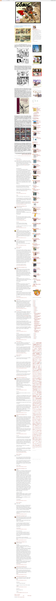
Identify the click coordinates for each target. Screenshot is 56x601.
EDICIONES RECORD (35, 374)
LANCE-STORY (34, 410)
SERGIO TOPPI (39, 435)
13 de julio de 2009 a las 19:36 (21, 466)
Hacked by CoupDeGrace (36, 118)
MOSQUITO (36, 422)
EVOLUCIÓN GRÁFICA (39, 383)
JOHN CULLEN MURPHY (36, 403)
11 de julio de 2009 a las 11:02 (21, 339)
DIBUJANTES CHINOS (35, 372)
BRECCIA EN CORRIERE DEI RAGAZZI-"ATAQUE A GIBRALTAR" (37, 319)
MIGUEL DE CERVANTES (38, 418)
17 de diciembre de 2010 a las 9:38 (22, 592)
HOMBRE (39, 395)
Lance (26, 190)
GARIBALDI (39, 390)
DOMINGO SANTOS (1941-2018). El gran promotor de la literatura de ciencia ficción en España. (39, 172)
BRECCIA (36, 357)
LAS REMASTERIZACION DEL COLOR (37, 411)
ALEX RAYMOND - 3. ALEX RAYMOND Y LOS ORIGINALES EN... (37, 331)
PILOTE (33, 429)
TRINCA (40, 443)
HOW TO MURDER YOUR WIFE (36, 397)
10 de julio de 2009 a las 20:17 (21, 308)
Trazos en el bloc (35, 154)
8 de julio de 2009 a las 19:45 (21, 227)
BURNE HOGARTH (39, 358)
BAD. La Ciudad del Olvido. (36, 233)
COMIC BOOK (34, 364)
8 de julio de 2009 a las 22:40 (21, 265)
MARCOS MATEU (39, 415)
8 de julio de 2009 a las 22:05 (21, 245)
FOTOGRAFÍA (39, 387)
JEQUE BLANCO (38, 258)
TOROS (37, 443)
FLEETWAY (39, 386)
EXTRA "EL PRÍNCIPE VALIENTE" (37, 384)
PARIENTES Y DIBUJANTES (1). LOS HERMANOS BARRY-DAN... (37, 317)
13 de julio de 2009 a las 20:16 (21, 500)
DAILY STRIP (39, 369)
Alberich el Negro (18, 159)
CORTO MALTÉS (35, 368)
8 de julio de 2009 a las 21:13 (21, 237)
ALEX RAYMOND (37, 346)
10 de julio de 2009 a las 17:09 (21, 297)
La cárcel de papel (26, 315)
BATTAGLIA (38, 354)
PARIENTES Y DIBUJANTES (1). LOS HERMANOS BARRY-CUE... (37, 314)
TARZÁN (37, 439)
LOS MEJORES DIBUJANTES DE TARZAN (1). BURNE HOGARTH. (37, 326)
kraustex (17, 239)
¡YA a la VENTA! (38, 239)
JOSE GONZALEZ (37, 406)
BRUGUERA (40, 357)
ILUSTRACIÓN (39, 398)
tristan (17, 229)
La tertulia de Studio (36, 164)
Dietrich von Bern (39, 372)
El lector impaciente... (36, 228)
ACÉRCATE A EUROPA (39, 342)
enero (35, 338)
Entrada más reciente (17, 595)
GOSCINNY (35, 392)
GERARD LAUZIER (34, 391)
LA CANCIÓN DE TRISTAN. (36, 180)
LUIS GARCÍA (34, 415)
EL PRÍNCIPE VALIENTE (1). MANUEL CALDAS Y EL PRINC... (37, 328)
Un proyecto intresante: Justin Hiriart (38, 198)
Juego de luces (38, 144)
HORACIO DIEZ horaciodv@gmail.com (21, 267)
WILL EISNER (36, 447)
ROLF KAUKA (39, 434)
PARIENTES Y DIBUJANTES (35, 427)
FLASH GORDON (35, 386)
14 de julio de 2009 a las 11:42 (21, 574)
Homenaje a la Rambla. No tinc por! (38, 182)
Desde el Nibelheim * (36, 120)
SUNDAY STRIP (35, 437)
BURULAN (40, 359)
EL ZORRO (39, 380)
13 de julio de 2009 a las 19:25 (21, 452)
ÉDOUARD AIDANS (40, 374)
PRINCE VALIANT (39, 430)
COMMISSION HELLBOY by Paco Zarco (39, 156)
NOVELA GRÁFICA (38, 423)
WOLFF (39, 447)
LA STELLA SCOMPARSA (39, 409)
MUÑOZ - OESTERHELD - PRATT (38, 253)
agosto (35, 311)
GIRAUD (41, 391)
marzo (35, 336)
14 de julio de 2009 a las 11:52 (21, 580)
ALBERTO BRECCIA (36, 344)
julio (34, 312)
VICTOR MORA (37, 445)
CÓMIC (38, 363)
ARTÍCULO (34, 350)
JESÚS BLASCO (35, 402)
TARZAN (34, 439)
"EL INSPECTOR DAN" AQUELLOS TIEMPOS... (36, 257)
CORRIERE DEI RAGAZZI (36, 367)
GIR (37, 391)
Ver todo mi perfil (35, 41)
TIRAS (39, 441)
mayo (35, 334)
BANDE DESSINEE (36, 353)
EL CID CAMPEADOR (38, 375)
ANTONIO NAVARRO (35, 175)
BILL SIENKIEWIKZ (39, 355)
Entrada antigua (29, 595)
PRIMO (35, 430)
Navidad (40, 422)
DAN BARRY (36, 370)
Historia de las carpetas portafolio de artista (39, 127)
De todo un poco (35, 142)
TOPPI (33, 442)
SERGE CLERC (34, 435)
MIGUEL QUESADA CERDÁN (35, 419)
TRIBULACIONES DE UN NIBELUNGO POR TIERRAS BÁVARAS (39, 122)
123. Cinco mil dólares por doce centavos (38, 166)
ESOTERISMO (35, 382)
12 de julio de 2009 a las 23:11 (21, 375)
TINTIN (36, 441)
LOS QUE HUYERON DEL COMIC (37, 414)
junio (34, 333)
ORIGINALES (36, 425)
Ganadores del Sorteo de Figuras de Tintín (39, 209)
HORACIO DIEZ (36, 396)
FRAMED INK (34, 388)
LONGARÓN (34, 413)
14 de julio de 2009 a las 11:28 (21, 564)
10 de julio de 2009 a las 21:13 (21, 331)
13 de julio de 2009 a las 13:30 (21, 412)
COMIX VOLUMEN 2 (35, 218)
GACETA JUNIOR (35, 390)
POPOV (33, 430)
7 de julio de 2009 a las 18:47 (21, 204)
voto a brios (34, 159)
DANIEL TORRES (37, 371)
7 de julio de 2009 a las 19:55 (21, 220)
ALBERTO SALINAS (35, 345)
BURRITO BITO (35, 359)
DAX (40, 371)
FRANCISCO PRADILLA (38, 388)
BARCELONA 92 (34, 354)
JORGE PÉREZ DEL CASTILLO (36, 405)
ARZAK (37, 351)
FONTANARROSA (35, 387)
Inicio (23, 595)
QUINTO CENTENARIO (36, 431)
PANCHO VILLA (39, 426)
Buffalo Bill (34, 358)
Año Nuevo (38, 349)
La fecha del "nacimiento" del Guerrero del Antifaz (39, 161)
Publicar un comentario (17, 594)
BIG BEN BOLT (34, 355)
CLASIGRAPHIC (34, 362)
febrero (35, 337)
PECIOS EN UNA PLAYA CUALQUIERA (36, 170)
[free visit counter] (35, 101)
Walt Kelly (37, 446)
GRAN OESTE (39, 392)
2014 (34, 300)
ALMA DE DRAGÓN (37, 347)
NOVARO (34, 423)
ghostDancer (17, 299)
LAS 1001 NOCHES (39, 410)
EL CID (34, 375)
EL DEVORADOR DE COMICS (37, 223)
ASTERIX (40, 351)
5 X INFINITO (34, 342)
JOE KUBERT (39, 402)
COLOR (39, 362)
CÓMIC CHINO (38, 364)
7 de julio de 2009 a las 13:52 (21, 193)
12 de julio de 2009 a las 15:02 (21, 368)
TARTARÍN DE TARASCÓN (38, 438)
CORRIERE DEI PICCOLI (36, 366)
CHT (35, 361)
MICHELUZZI (34, 418)
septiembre (35, 310)
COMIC (34, 363)
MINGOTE (40, 419)
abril (34, 335)
